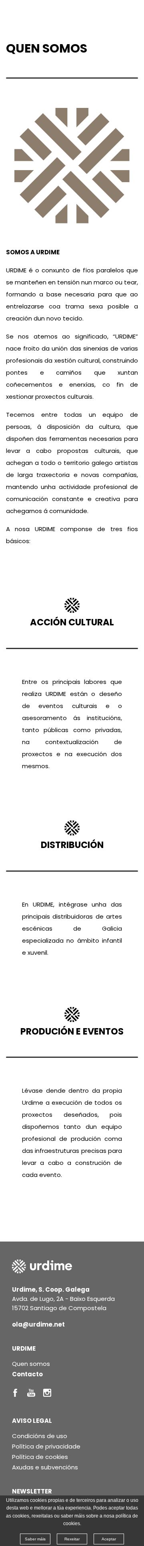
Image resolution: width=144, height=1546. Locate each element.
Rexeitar (72, 1539)
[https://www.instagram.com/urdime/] (47, 1393)
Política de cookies (40, 1457)
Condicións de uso (39, 1436)
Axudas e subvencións (45, 1467)
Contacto (27, 1374)
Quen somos (31, 1363)
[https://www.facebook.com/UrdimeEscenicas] (15, 1393)
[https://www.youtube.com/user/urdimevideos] (31, 1393)
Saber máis (35, 1539)
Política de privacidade (46, 1446)
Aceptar (109, 1539)
